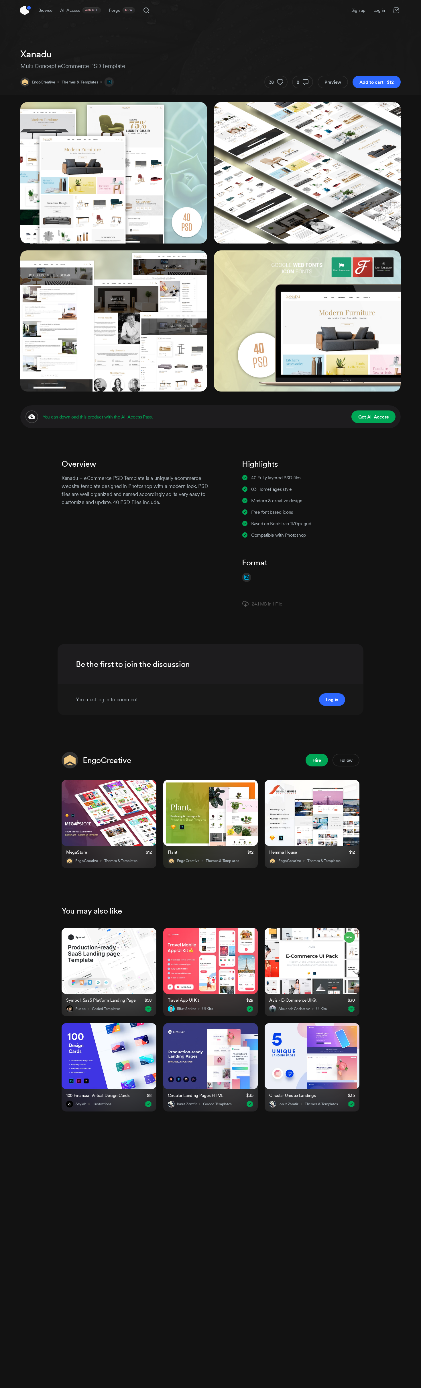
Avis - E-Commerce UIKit (292, 1000)
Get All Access (373, 417)
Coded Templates (106, 1009)
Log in (379, 10)
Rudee (80, 1009)
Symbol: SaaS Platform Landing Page (100, 1000)
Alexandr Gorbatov (294, 1009)
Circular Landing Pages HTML (195, 1095)
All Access (79, 10)
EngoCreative (43, 82)
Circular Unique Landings (292, 1095)
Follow (346, 760)
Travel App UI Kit (183, 1000)
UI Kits (207, 1009)
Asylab (80, 1104)
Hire (316, 760)
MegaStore (76, 852)
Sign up (358, 10)
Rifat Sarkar (186, 1009)
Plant (172, 852)
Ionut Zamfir (187, 1104)
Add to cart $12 (376, 82)
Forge (120, 10)
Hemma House (283, 852)
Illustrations (102, 1104)
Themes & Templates (80, 82)
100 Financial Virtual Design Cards (97, 1095)
